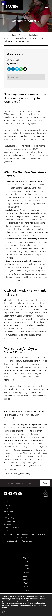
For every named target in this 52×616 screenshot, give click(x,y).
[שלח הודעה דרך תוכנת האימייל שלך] (25, 69)
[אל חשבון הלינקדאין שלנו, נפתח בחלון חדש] (5, 493)
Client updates (15, 54)
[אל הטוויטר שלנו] (17, 69)
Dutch (26, 587)
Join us (6, 530)
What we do (8, 505)
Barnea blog (8, 515)
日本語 (26, 583)
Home (6, 35)
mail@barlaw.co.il (25, 541)
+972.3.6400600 (40, 538)
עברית (26, 561)
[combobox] (26, 77)
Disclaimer (8, 524)
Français (26, 565)
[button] (3, 3)
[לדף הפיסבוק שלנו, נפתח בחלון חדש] (13, 69)
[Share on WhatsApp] (21, 69)
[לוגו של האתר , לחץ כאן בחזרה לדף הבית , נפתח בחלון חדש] (20, 493)
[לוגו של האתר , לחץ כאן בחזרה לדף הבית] (13, 5)
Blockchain (33, 35)
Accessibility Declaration (13, 527)
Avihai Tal (14, 64)
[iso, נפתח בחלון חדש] (45, 496)
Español (26, 576)
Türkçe (26, 591)
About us (7, 502)
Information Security (11, 521)
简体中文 (26, 580)
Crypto (11, 474)
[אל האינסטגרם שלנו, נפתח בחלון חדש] (15, 493)
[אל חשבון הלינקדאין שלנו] (9, 69)
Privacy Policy (9, 518)
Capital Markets (18, 35)
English (26, 558)
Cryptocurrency (23, 474)
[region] (26, 38)
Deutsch (26, 569)
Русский (26, 572)
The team (7, 508)
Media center (8, 511)
